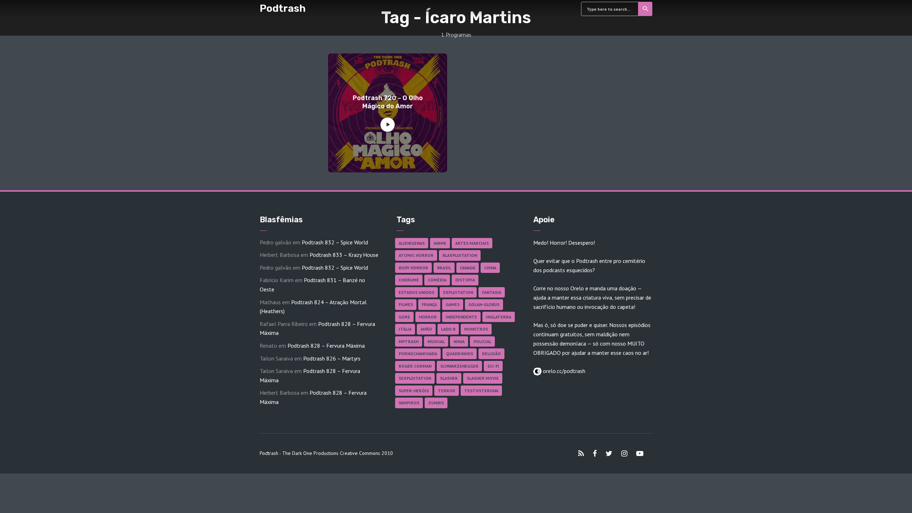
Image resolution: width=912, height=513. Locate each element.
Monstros (476, 329)
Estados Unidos (416, 292)
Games (453, 304)
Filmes (406, 304)
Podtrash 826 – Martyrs (332, 358)
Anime (440, 243)
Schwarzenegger (459, 366)
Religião (491, 353)
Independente (461, 317)
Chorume (409, 280)
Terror (446, 390)
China (490, 267)
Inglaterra (498, 317)
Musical (436, 341)
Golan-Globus (483, 304)
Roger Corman (415, 366)
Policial (482, 341)
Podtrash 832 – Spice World (335, 242)
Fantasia (491, 292)
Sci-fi (493, 366)
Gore (404, 317)
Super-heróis (414, 390)
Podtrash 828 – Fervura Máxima (326, 345)
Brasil (444, 267)
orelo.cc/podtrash (563, 370)
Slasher (449, 378)
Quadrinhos (459, 353)
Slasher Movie (483, 378)
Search (645, 9)
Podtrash (283, 8)
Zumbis (436, 402)
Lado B (448, 329)
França (429, 304)
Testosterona (481, 390)
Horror (428, 317)
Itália (405, 329)
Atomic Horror (416, 255)
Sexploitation (415, 378)
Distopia (465, 280)
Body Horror (413, 267)
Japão (426, 329)
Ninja (459, 341)
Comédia (437, 280)
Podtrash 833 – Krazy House (344, 254)
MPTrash (409, 341)
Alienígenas (412, 243)
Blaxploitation (459, 255)
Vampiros (409, 402)
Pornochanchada (418, 353)
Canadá (467, 267)
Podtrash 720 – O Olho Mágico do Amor (388, 102)
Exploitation (458, 292)
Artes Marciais (472, 243)
